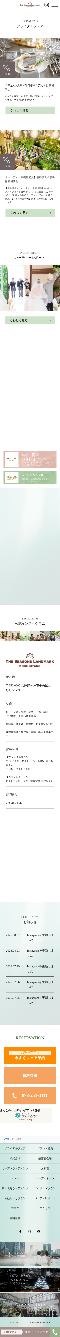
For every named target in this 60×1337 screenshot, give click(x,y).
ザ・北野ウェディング (15, 1188)
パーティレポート (45, 1198)
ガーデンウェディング (15, 1168)
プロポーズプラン (45, 1188)
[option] (30, 288)
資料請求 (30, 1076)
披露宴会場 (45, 1158)
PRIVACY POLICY (41, 1322)
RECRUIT (17, 1322)
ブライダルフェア (15, 1148)
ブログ (15, 1208)
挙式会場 (15, 1158)
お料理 (45, 1168)
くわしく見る (19, 110)
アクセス (45, 1208)
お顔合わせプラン (15, 1198)
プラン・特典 (45, 1148)
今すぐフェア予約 (30, 1055)
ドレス (15, 1178)
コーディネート (45, 1178)
